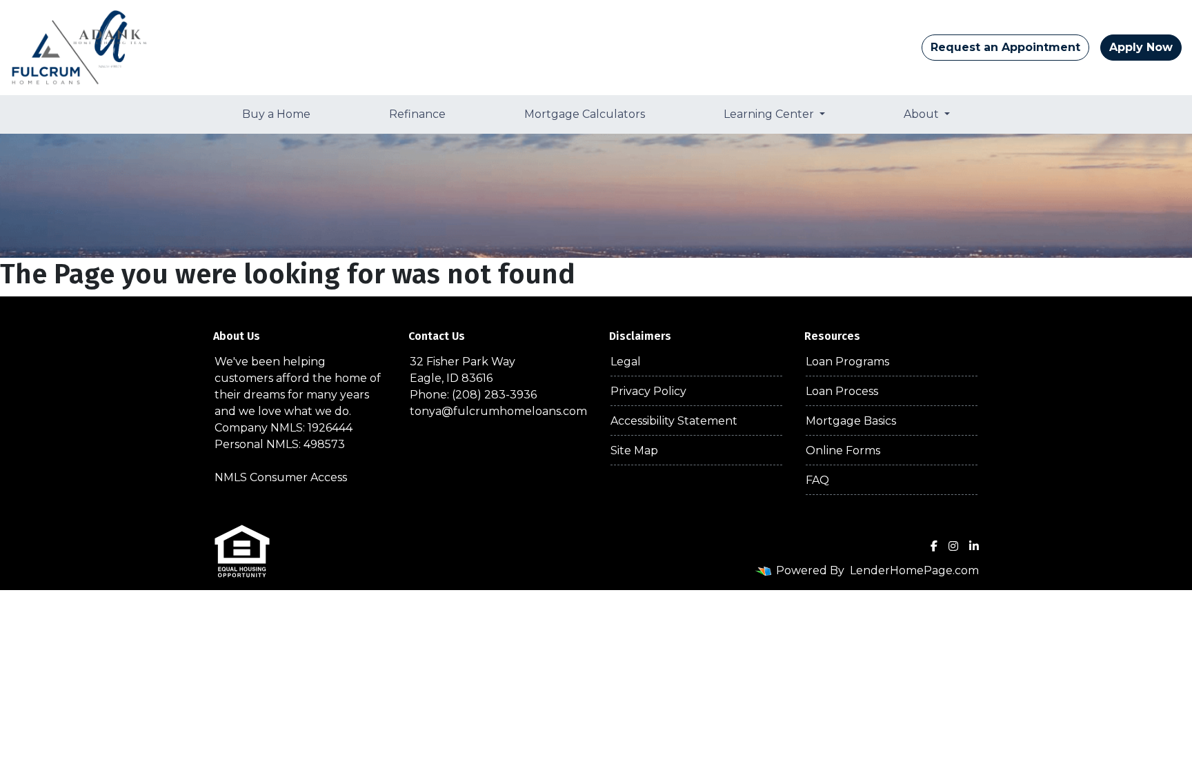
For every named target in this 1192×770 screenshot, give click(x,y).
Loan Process (842, 391)
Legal (625, 361)
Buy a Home (276, 114)
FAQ (817, 480)
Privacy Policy (648, 391)
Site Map (634, 450)
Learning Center (770, 114)
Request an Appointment (1005, 47)
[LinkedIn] (974, 545)
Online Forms (843, 450)
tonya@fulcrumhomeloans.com (498, 411)
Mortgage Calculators (584, 114)
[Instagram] (953, 545)
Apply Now (1141, 47)
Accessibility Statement (673, 420)
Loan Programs (847, 361)
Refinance (417, 114)
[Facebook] (934, 545)
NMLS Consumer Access (281, 477)
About (923, 114)
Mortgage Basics (851, 420)
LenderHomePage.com (914, 570)
